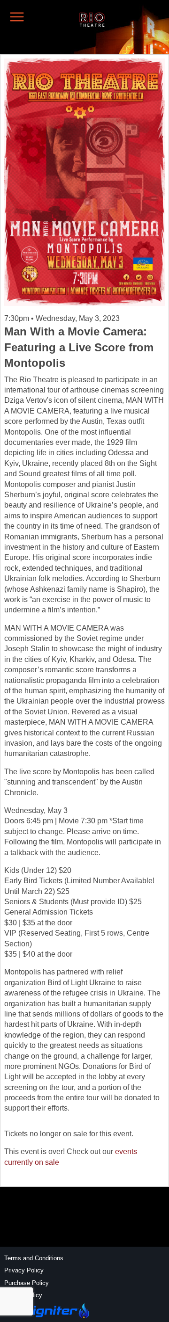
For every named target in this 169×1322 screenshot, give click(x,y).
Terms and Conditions (33, 1258)
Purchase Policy (26, 1282)
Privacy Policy (24, 1270)
